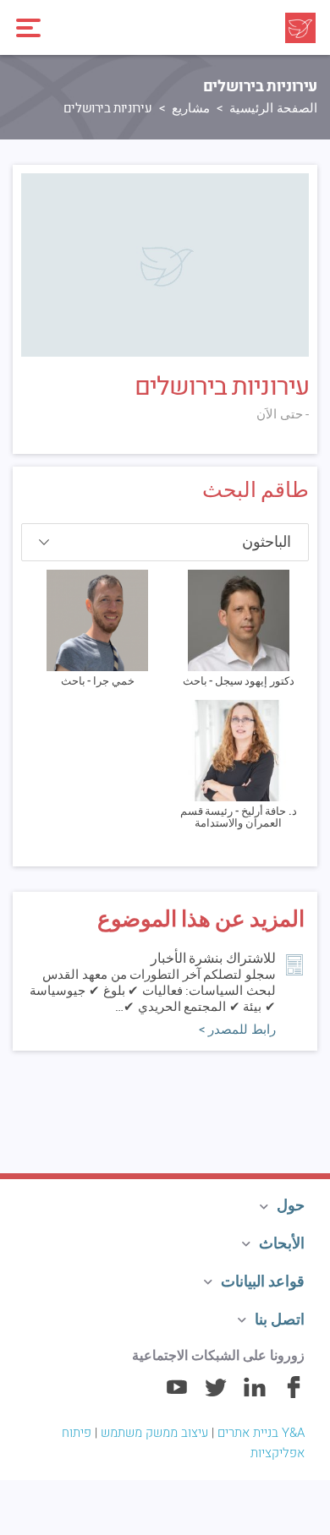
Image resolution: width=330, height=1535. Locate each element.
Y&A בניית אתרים (261, 1432)
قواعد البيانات (263, 1281)
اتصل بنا (280, 1319)
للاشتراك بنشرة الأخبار (213, 958)
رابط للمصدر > (237, 1030)
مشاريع (191, 108)
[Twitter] (216, 1394)
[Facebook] (294, 1394)
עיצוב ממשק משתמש (154, 1432)
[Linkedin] (255, 1394)
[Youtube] (177, 1394)
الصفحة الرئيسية (273, 108)
